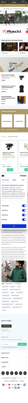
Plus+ (21, 378)
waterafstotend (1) (17, 298)
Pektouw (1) (5, 286)
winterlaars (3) (18, 304)
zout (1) (4, 310)
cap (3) (19, 286)
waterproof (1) (14, 301)
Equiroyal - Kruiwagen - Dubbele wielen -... (9, 153)
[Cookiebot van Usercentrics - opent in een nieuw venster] (20, 176)
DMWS (17, 378)
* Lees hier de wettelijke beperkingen (9, 347)
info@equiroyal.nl (6, 331)
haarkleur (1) (5, 292)
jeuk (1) (12, 292)
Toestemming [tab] (5, 180)
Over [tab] (23, 180)
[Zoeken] (26, 5)
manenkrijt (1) (19, 292)
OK (14, 226)
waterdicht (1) (5, 301)
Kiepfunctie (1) (9, 283)
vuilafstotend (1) (15, 295)
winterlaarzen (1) (6, 307)
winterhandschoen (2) (7, 304)
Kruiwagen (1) (18, 283)
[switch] (24, 210)
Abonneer (22, 344)
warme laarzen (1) (6, 298)
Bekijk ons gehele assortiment (9, 129)
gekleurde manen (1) (15, 289)
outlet (10, 239)
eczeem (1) (5, 289)
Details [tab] (14, 180)
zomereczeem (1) (17, 307)
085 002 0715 (6, 326)
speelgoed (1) (5, 295)
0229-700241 (4, 329)
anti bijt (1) (12, 286)
